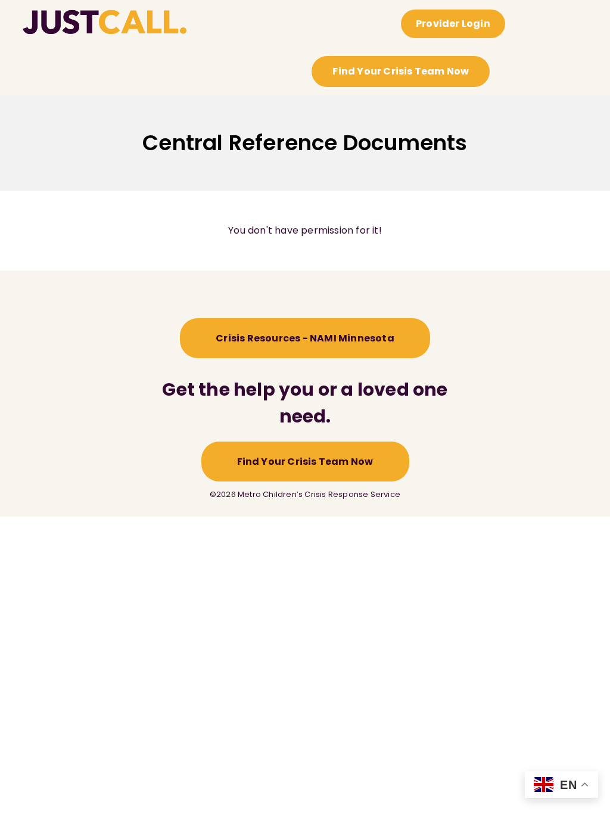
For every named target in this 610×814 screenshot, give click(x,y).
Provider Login (453, 23)
